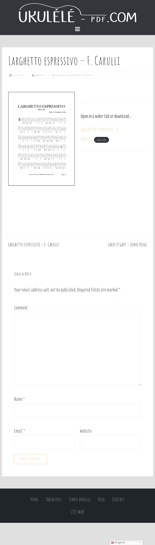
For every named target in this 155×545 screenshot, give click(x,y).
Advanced (60, 75)
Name (19, 399)
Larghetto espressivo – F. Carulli (33, 244)
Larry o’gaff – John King (127, 244)
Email (19, 431)
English (119, 542)
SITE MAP (77, 512)
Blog (101, 499)
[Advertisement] (114, 192)
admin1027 (40, 75)
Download (101, 139)
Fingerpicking (74, 75)
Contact (118, 499)
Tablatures (87, 75)
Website (86, 431)
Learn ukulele (80, 499)
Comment (21, 308)
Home (34, 499)
